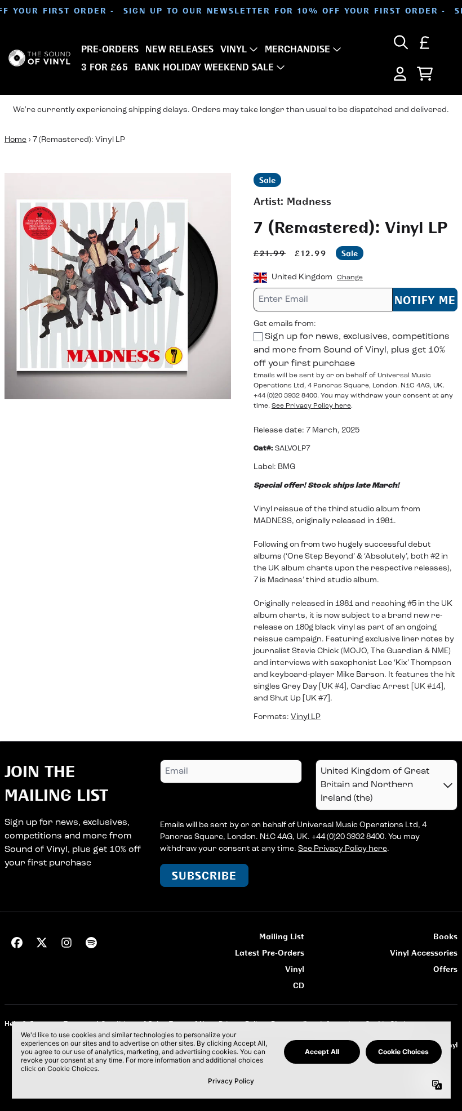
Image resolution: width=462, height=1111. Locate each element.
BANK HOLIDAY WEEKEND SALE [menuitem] (204, 67)
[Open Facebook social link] (17, 942)
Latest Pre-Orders (269, 952)
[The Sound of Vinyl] (39, 58)
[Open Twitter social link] (41, 942)
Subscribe (204, 875)
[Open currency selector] (424, 42)
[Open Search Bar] (400, 42)
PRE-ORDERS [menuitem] (110, 49)
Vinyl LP (306, 717)
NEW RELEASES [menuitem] (179, 49)
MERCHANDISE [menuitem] (297, 49)
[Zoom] (118, 286)
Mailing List (281, 936)
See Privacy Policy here (311, 406)
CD (298, 985)
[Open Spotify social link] (91, 942)
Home (15, 140)
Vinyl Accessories (423, 952)
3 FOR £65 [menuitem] (104, 67)
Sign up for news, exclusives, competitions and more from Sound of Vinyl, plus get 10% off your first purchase (352, 350)
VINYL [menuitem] (233, 49)
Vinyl (294, 969)
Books (445, 936)
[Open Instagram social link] (66, 942)
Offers (445, 969)
